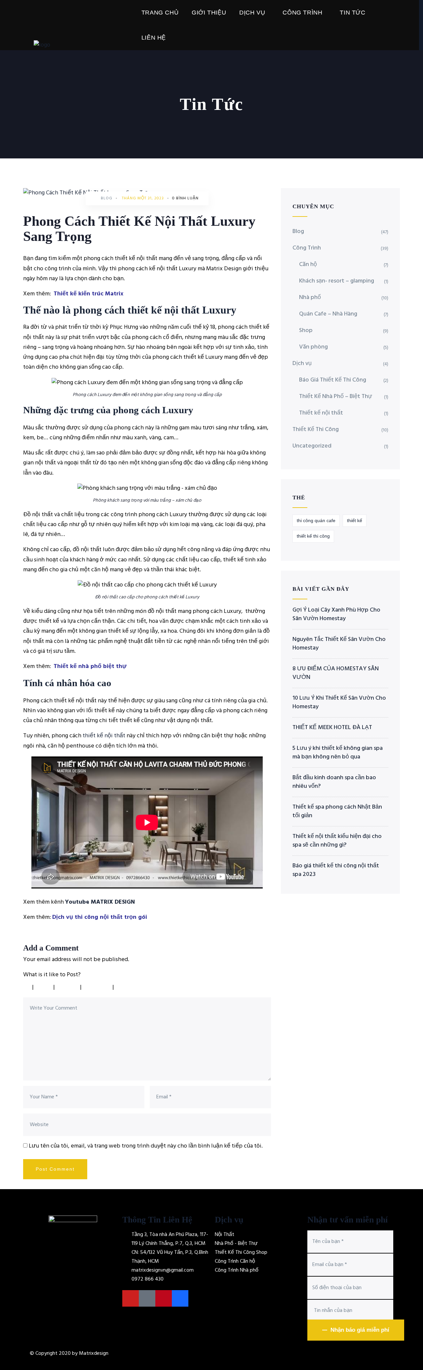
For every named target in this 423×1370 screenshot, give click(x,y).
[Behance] (180, 1298)
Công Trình (302, 12)
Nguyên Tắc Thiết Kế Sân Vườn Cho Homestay (339, 643)
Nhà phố (310, 297)
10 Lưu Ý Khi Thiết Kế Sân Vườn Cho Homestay (339, 702)
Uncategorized (311, 446)
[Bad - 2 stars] (44, 987)
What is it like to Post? (52, 975)
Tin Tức (352, 12)
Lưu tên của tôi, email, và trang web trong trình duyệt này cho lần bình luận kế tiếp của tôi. (146, 1146)
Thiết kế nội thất (321, 413)
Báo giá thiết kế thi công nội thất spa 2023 (335, 870)
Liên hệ (153, 37)
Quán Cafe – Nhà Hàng (328, 314)
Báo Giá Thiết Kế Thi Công (332, 380)
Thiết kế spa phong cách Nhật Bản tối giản (337, 811)
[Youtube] (130, 1298)
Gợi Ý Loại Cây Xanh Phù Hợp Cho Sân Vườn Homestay (336, 614)
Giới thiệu (209, 12)
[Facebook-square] (147, 1298)
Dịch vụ (252, 12)
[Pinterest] (163, 1298)
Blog (106, 198)
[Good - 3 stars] (68, 987)
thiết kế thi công (313, 536)
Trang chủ (159, 12)
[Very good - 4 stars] (98, 987)
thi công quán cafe (316, 520)
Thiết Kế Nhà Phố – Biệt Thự (335, 396)
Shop (306, 330)
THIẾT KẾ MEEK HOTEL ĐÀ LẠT (332, 727)
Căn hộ (308, 264)
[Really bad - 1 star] (26, 987)
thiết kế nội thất (104, 736)
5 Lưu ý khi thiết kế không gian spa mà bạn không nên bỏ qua (337, 752)
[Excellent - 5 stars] (133, 987)
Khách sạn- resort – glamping (336, 281)
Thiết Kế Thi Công (315, 429)
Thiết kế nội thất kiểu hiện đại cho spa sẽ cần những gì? (337, 841)
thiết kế (354, 520)
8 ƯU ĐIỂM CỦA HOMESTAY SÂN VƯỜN (335, 673)
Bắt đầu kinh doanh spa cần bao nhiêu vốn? (334, 782)
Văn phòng (313, 347)
